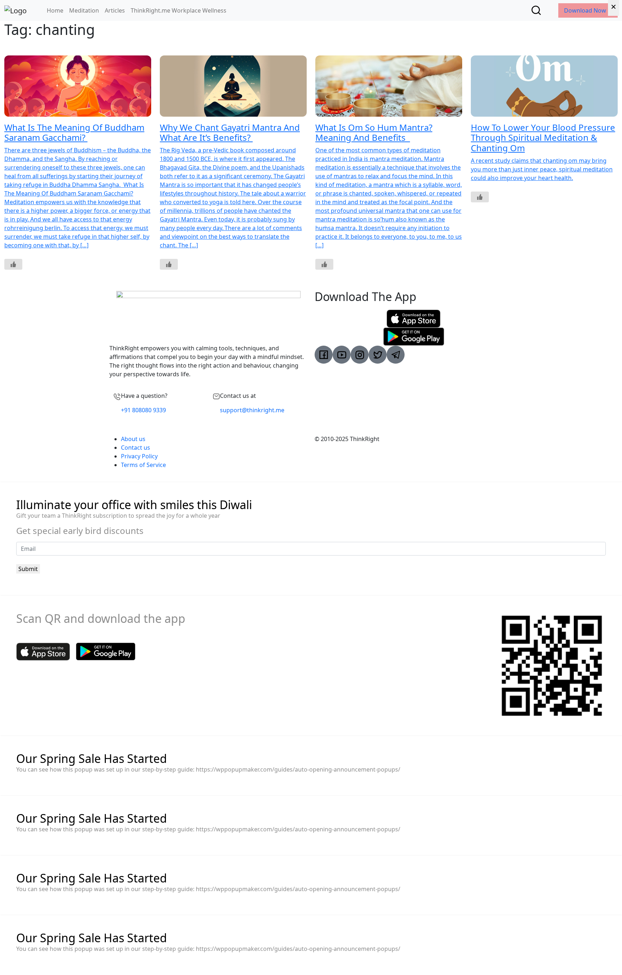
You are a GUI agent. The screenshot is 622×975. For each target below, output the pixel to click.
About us (133, 439)
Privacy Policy (139, 456)
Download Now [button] (586, 10)
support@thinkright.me (252, 410)
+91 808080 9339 (143, 410)
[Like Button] (13, 264)
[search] (536, 10)
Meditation (84, 10)
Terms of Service (143, 465)
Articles (115, 10)
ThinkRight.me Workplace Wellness (178, 10)
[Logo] (15, 10)
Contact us (135, 447)
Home (55, 10)
